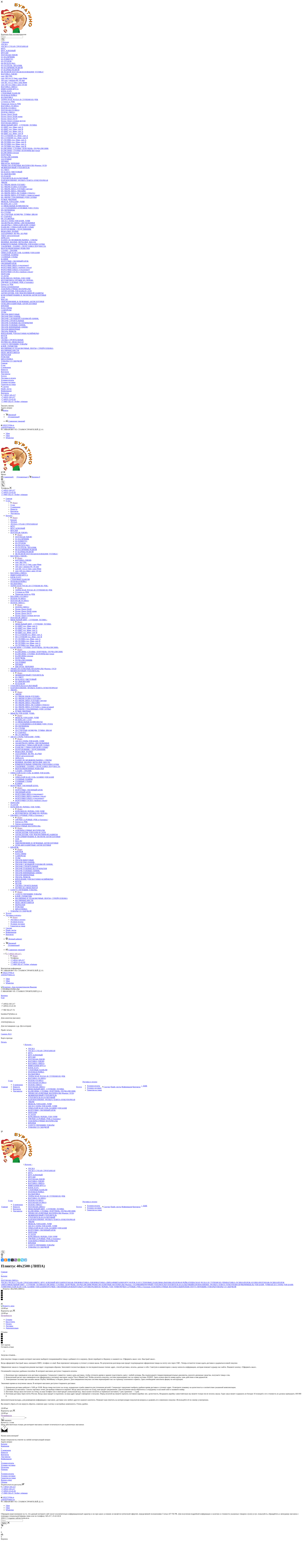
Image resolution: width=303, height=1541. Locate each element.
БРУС (38, 1282)
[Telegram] (25, 1260)
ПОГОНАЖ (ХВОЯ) (23, 537)
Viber (8, 433)
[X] (12, 1260)
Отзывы (9, 1320)
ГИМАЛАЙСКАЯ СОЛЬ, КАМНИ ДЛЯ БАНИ (34, 777)
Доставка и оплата (17, 920)
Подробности (6, 1316)
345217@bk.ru (8, 425)
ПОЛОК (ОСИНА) (251, 1282)
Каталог (13, 520)
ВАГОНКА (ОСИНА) (235, 1282)
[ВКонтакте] (2, 1260)
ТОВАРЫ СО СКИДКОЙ (225, 1287)
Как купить (10, 1322)
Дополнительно (12, 1328)
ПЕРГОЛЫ (76, 1287)
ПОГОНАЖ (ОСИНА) (268, 1282)
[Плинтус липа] (7, 1306)
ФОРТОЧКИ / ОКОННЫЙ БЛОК (29, 790)
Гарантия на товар (8, 1478)
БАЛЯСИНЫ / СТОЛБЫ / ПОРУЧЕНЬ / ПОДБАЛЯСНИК (39, 652)
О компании (6, 1450)
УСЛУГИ (85, 1287)
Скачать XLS (6, 1034)
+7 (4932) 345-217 (9, 395)
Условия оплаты (7, 1463)
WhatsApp (10, 438)
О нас (12, 505)
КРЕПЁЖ (19, 852)
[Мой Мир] (9, 1260)
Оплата (9, 1324)
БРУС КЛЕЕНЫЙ (48, 1282)
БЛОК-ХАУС (135, 1282)
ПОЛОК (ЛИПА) (22, 607)
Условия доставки (8, 1465)
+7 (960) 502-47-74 (14, 401)
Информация (6, 1459)
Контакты (5, 1455)
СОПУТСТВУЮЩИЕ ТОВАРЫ (28, 894)
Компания (5, 1446)
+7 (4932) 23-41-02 (8, 399)
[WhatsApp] (19, 1260)
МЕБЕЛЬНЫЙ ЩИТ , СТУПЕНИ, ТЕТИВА (33, 624)
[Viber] (15, 1260)
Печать (4, 1042)
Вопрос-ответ (6, 1480)
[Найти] (3, 39)
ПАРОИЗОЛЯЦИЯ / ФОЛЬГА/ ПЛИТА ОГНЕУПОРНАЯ (216, 1285)
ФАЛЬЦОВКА (167, 1282)
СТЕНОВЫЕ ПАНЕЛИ (151, 1282)
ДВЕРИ (18, 694)
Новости (4, 1452)
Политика (5, 1467)
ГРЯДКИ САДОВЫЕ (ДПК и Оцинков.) (31, 820)
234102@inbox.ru (8, 427)
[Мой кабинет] (2, 480)
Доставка (9, 1326)
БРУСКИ (59, 1282)
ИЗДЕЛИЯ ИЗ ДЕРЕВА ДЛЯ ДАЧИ (30, 811)
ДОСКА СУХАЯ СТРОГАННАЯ (21, 1282)
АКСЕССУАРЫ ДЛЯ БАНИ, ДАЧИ (29, 741)
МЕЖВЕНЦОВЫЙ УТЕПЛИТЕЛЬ (29, 675)
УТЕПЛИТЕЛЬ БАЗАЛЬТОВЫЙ (179, 1285)
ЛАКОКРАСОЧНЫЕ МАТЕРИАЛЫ (30, 830)
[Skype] (22, 1260)
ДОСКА (4, 1282)
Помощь (4, 1469)
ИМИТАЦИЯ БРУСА (121, 1282)
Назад (15, 503)
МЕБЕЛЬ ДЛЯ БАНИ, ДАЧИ (27, 718)
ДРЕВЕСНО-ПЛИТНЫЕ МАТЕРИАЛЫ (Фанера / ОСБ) (114, 1285)
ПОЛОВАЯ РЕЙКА (181, 1282)
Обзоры (4, 1482)
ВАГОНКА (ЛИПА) (104, 1282)
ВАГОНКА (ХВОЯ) (23, 560)
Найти (4, 1523)
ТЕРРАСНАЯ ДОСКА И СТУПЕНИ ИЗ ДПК (33, 590)
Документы (5, 1457)
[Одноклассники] (5, 1260)
